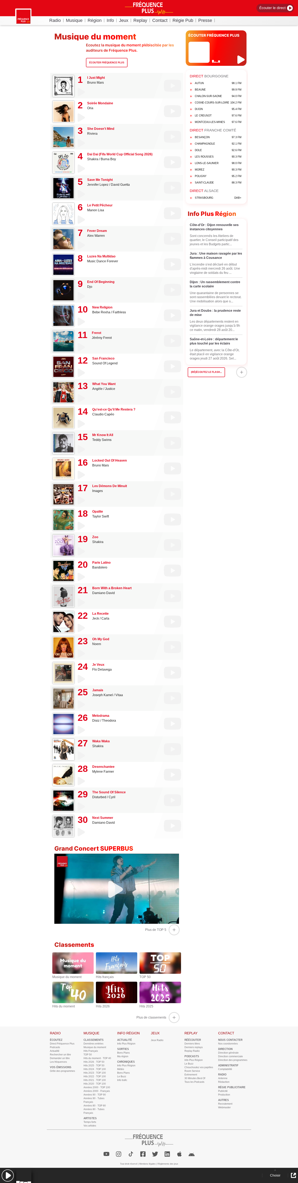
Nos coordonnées (228, 1043)
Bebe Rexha (101, 312)
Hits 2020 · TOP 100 (95, 1083)
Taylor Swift (100, 516)
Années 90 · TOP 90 (95, 1094)
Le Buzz (121, 1076)
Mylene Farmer (103, 771)
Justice (110, 388)
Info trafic (122, 1080)
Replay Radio (192, 1051)
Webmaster (224, 1107)
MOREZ (218, 169)
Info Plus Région (126, 1043)
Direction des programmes (232, 1060)
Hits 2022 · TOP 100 (95, 1076)
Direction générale (228, 1052)
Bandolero (99, 567)
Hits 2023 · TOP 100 (95, 1072)
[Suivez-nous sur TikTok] (131, 1154)
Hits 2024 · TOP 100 (95, 1069)
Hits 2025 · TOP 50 (94, 1065)
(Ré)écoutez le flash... (206, 372)
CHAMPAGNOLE (218, 143)
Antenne (222, 1078)
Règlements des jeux (168, 1164)
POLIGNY (218, 176)
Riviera (92, 133)
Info (110, 20)
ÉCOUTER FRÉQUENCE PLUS (213, 35)
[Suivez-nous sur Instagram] (118, 1154)
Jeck (95, 618)
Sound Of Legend (105, 363)
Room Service (192, 1071)
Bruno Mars (95, 82)
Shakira (92, 159)
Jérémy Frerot (102, 337)
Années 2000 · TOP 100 (97, 1087)
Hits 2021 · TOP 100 (95, 1080)
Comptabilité (225, 1069)
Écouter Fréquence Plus (106, 62)
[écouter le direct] (241, 59)
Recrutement (225, 1103)
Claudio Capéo (103, 414)
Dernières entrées (93, 1043)
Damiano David (103, 593)
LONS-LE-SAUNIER (218, 163)
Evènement (190, 1074)
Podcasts (55, 1047)
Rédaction (223, 1082)
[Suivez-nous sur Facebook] (143, 1154)
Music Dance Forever (102, 261)
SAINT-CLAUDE (218, 182)
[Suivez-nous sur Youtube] (106, 1154)
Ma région (122, 1056)
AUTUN (218, 83)
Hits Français (91, 1051)
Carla (105, 618)
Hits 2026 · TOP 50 (94, 1061)
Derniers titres (192, 1043)
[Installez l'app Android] (191, 1154)
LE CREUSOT (218, 115)
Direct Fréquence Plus (62, 1043)
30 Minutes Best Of (194, 1078)
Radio (55, 20)
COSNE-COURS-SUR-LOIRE (218, 102)
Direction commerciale (230, 1056)
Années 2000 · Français (97, 1091)
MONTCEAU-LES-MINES (218, 122)
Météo (120, 1069)
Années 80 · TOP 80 (95, 1105)
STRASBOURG (218, 197)
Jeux (123, 20)
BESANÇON (218, 137)
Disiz (96, 720)
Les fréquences (58, 1061)
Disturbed (99, 797)
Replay (140, 20)
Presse (205, 20)
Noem (96, 644)
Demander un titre (60, 1058)
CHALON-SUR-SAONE (218, 96)
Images (97, 491)
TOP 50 (88, 1054)
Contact (159, 20)
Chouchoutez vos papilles (198, 1067)
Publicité (223, 1091)
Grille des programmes (62, 1071)
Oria (90, 108)
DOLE (218, 150)
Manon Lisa (95, 210)
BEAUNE (218, 89)
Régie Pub (183, 20)
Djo (89, 286)
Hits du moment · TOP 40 (97, 1058)
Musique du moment (95, 1047)
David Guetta (120, 184)
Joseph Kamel (102, 695)
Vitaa (119, 695)
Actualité (54, 1051)
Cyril (112, 797)
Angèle (97, 388)
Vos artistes (90, 1125)
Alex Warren (96, 235)
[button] (7, 1175)
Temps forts (90, 1122)
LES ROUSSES (218, 156)
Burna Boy (108, 159)
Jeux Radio (157, 1040)
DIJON (218, 109)
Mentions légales (147, 1164)
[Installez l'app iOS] (179, 1154)
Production (224, 1094)
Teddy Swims (101, 440)
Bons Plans (123, 1052)
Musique (74, 20)
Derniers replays (193, 1047)
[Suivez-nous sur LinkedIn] (167, 1154)
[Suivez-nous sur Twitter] (155, 1154)
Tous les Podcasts (194, 1082)
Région (95, 20)
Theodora (109, 720)
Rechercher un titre (60, 1054)
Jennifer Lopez (97, 184)
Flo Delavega (102, 669)
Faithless (119, 312)
